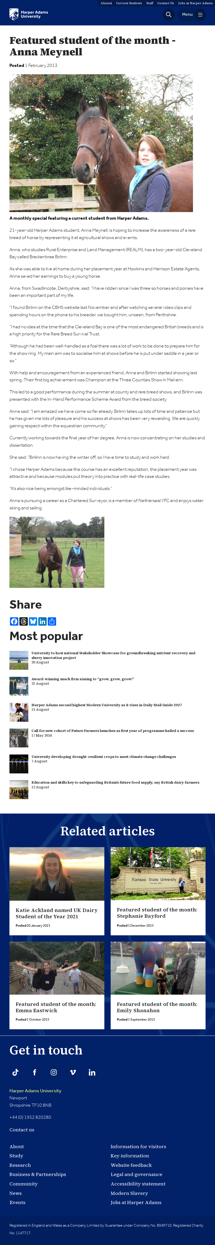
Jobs (195, 3)
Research (20, 1165)
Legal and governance (136, 1174)
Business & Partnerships (37, 1174)
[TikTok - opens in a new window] (15, 1072)
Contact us (21, 1129)
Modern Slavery (129, 1193)
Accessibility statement (138, 1183)
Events (17, 1202)
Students (129, 3)
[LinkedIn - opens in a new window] (92, 1072)
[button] (169, 14)
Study (16, 1155)
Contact (165, 3)
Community (23, 1183)
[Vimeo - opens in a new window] (73, 1072)
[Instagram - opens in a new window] (54, 1072)
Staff (149, 3)
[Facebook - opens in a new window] (35, 1072)
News (15, 1193)
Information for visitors (138, 1146)
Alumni (106, 3)
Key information (130, 1155)
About (16, 1146)
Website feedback (131, 1165)
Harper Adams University (35, 1091)
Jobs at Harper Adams (136, 1202)
